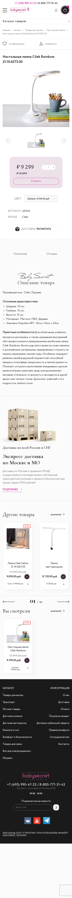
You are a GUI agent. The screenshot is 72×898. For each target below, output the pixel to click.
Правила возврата (59, 730)
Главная (6, 30)
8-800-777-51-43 (47, 3)
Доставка (63, 702)
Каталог (17, 30)
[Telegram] (46, 821)
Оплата (65, 709)
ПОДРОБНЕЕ (10, 489)
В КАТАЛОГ (56, 514)
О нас (66, 695)
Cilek (25, 217)
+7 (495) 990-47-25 (25, 3)
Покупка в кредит (59, 716)
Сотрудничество (59, 737)
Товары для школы (34, 30)
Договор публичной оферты (53, 723)
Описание (20, 253)
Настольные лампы (56, 30)
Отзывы (51, 253)
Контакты (63, 744)
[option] (36, 141)
